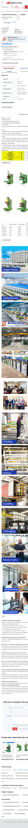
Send (15, 729)
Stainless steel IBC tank (7, 776)
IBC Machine (5, 773)
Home (3, 11)
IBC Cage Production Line (22, 773)
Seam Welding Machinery (9, 810)
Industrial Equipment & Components (13, 11)
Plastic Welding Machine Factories (11, 802)
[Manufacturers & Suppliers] (14, 2)
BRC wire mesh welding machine (9, 778)
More (3, 816)
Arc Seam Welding (7, 813)
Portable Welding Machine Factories (11, 806)
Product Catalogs (23, 770)
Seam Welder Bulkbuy (20, 813)
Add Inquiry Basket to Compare (10, 63)
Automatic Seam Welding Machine (11, 795)
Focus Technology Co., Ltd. (19, 821)
